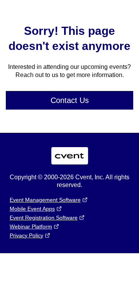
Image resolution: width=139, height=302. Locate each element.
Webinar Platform (31, 226)
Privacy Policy (26, 235)
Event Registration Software (44, 217)
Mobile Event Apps (32, 209)
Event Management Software (45, 200)
